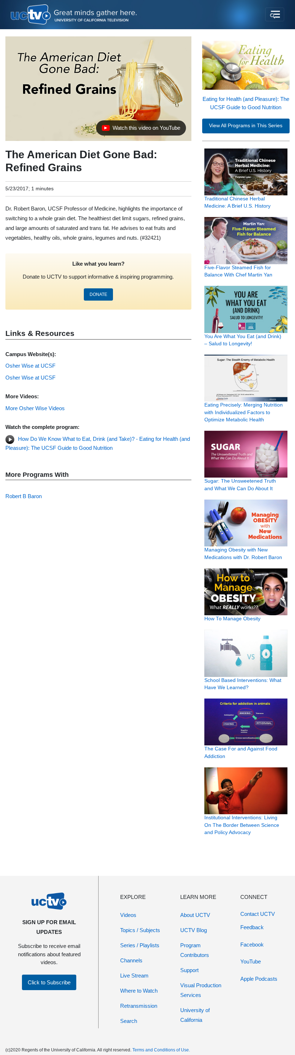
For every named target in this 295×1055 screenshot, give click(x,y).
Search (128, 1021)
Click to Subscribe (49, 982)
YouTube (250, 961)
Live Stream (134, 975)
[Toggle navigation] (274, 14)
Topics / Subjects (140, 930)
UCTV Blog (193, 930)
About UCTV (195, 915)
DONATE (98, 294)
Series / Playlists (139, 945)
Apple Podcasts (258, 979)
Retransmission (138, 1006)
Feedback (252, 927)
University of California (195, 1015)
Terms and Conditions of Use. (161, 1049)
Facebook (252, 944)
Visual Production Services (200, 990)
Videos (128, 915)
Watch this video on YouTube (140, 130)
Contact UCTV (257, 914)
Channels (131, 960)
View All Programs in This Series (245, 125)
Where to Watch (139, 991)
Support (189, 970)
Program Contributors (194, 950)
